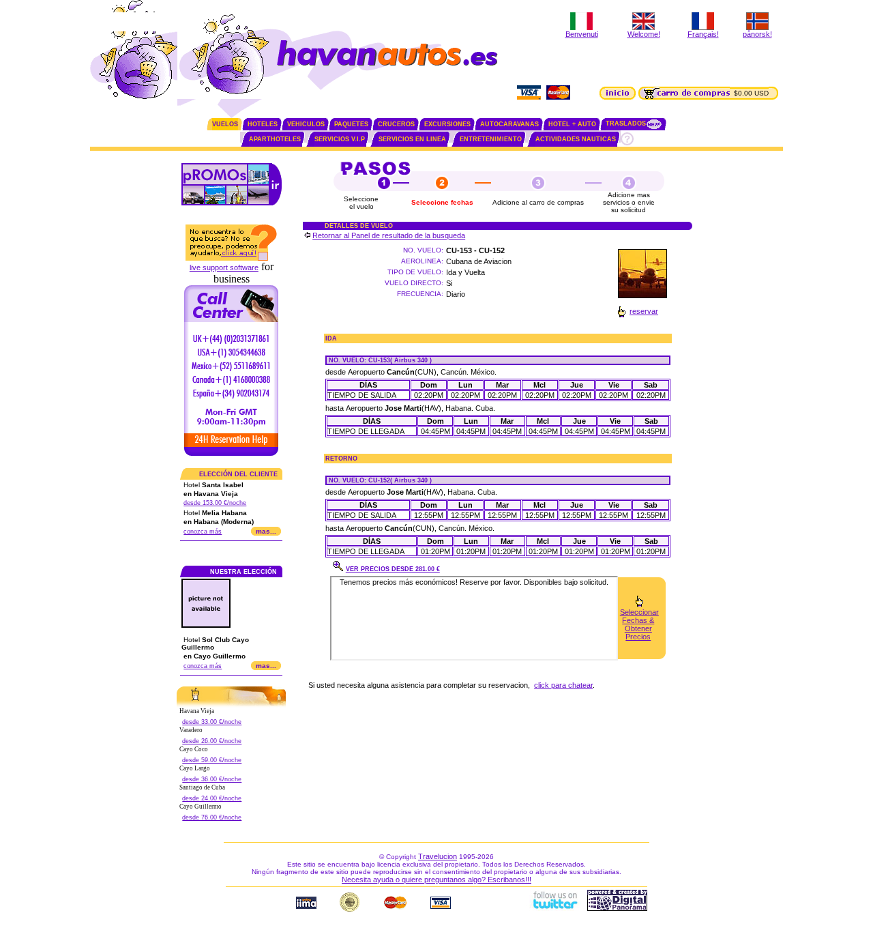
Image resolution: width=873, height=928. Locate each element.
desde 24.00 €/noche (211, 798)
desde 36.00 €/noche (211, 779)
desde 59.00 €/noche (211, 760)
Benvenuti (581, 34)
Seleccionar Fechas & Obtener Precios (639, 624)
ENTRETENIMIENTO (491, 139)
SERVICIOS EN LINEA (412, 139)
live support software (224, 267)
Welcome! (643, 34)
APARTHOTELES (275, 139)
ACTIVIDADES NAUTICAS (575, 139)
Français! (703, 34)
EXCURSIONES (447, 124)
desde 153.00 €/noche (214, 502)
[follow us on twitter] (554, 908)
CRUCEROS (396, 124)
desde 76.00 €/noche (211, 817)
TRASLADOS (626, 123)
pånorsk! (757, 34)
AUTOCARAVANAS (509, 124)
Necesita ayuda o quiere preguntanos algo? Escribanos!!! (436, 879)
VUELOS (225, 124)
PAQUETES (351, 124)
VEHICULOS (306, 124)
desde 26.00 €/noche (211, 741)
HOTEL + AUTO (572, 124)
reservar (644, 311)
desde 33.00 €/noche (211, 722)
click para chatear (563, 685)
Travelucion (437, 856)
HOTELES (263, 124)
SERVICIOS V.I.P (339, 139)
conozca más (202, 531)
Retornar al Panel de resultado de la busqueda (388, 235)
